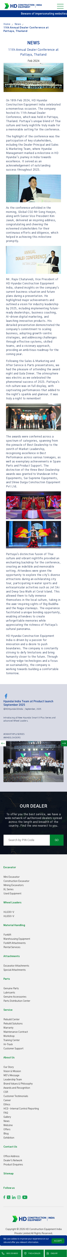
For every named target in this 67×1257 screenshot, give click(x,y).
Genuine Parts (11, 988)
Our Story (8, 1067)
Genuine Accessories (14, 997)
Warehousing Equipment (16, 939)
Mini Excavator (11, 877)
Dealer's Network (12, 1160)
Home (6, 24)
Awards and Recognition (16, 1088)
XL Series (8, 889)
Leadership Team (12, 1079)
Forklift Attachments (14, 943)
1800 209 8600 (12, 1253)
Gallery (7, 1117)
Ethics (6, 1104)
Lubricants (9, 993)
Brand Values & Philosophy (18, 1084)
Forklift (7, 935)
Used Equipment (12, 893)
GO (57, 840)
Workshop (9, 1036)
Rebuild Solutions (13, 1024)
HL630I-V (8, 912)
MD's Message (11, 1075)
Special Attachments (14, 970)
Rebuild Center (11, 1019)
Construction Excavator (16, 881)
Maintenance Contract (15, 1032)
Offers (6, 1129)
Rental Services (11, 947)
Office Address (11, 1156)
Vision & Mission (12, 1071)
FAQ (5, 1113)
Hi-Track (8, 1044)
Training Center (11, 1040)
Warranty (8, 1028)
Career (7, 1100)
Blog (6, 1133)
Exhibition (8, 1138)
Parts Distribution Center (16, 1001)
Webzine (8, 1125)
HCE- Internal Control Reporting (21, 1109)
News (18, 24)
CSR (5, 1092)
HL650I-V (8, 916)
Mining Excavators (13, 885)
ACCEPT (58, 1241)
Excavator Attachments (16, 966)
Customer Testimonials (15, 1096)
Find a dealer (34, 1253)
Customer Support (13, 1048)
